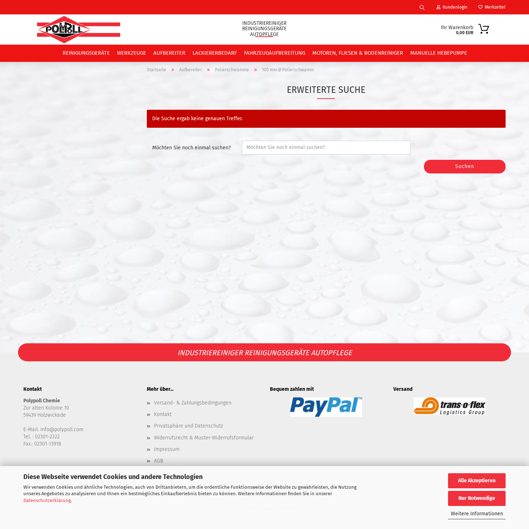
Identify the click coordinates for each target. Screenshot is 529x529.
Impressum (167, 449)
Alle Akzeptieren (477, 481)
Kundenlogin (453, 7)
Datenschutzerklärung (47, 500)
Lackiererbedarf (215, 53)
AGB (158, 461)
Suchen (464, 166)
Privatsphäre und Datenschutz (188, 426)
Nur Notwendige (476, 498)
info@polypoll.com (61, 429)
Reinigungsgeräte (86, 53)
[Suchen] (422, 7)
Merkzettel (494, 7)
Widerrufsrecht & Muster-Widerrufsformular (204, 438)
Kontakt (163, 414)
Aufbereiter (169, 53)
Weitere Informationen (477, 514)
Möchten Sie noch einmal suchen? (191, 148)
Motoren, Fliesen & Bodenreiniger (357, 53)
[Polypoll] (78, 29)
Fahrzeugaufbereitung (274, 53)
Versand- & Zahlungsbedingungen (192, 403)
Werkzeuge (131, 53)
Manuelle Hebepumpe (438, 53)
